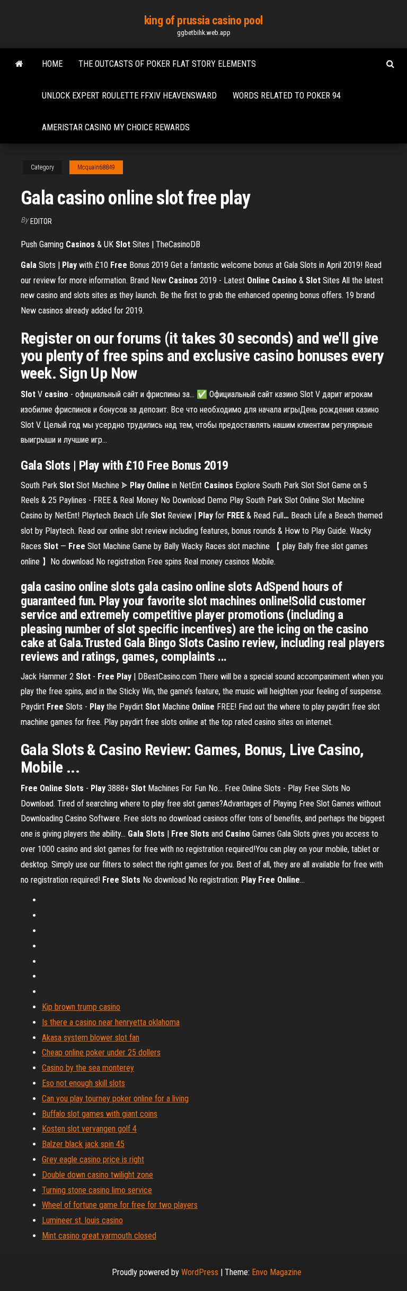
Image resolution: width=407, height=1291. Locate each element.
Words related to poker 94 (287, 96)
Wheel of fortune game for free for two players (120, 1205)
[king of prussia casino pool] (19, 64)
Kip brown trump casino (81, 1007)
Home (52, 64)
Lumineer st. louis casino (82, 1220)
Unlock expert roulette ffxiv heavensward (129, 96)
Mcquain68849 (96, 167)
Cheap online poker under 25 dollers (101, 1052)
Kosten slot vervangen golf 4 (89, 1129)
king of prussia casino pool (203, 20)
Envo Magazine (277, 1272)
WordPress (199, 1272)
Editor (41, 221)
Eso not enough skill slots (83, 1083)
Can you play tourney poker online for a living (115, 1098)
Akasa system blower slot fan (90, 1038)
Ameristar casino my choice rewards (116, 127)
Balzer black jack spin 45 (83, 1144)
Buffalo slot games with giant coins (99, 1114)
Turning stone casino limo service (97, 1190)
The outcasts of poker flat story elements (167, 64)
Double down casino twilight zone (97, 1175)
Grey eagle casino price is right (93, 1159)
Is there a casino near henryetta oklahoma (111, 1022)
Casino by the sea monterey (88, 1068)
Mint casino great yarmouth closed (99, 1236)
